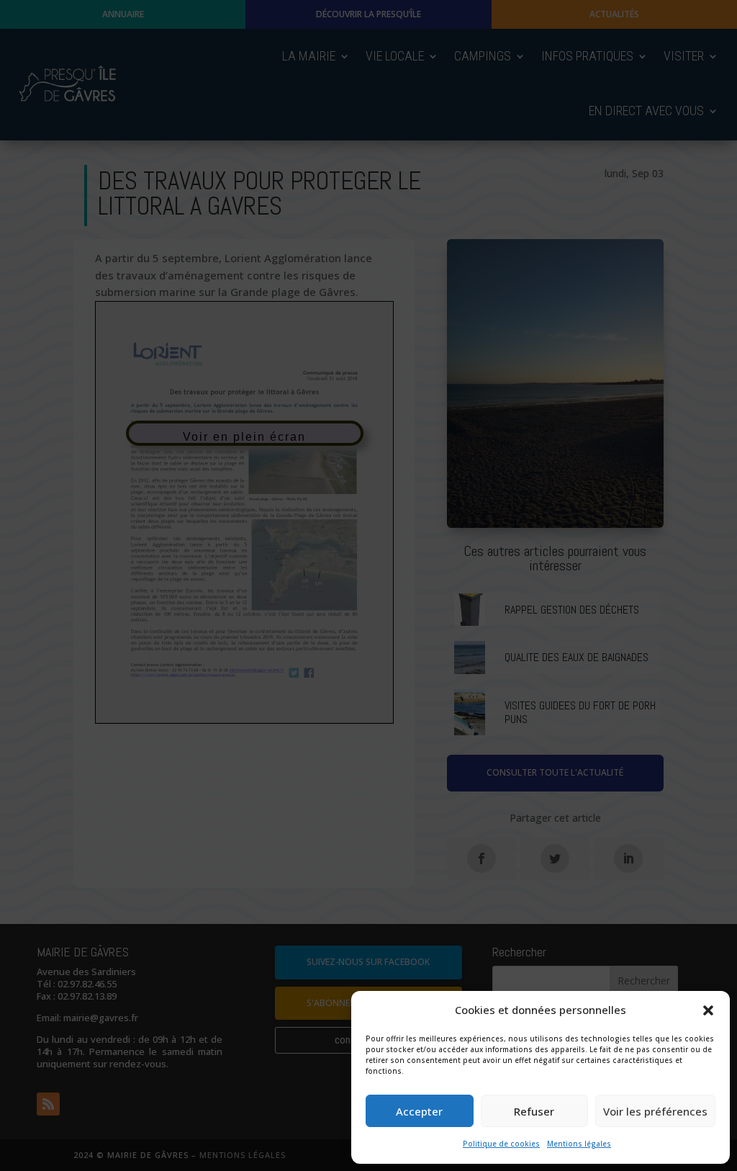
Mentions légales (579, 1144)
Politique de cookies (501, 1144)
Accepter (419, 1111)
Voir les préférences (655, 1111)
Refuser (534, 1111)
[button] (708, 1010)
